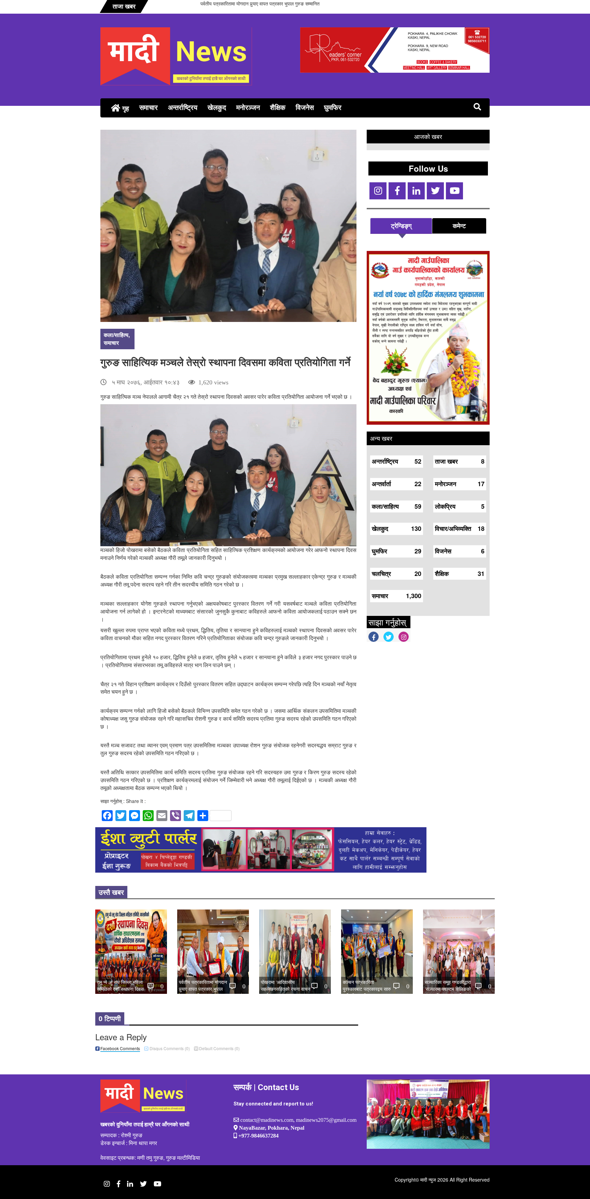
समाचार (148, 107)
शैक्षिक (277, 107)
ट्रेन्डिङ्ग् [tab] (401, 225)
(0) (170, 1048)
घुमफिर (332, 107)
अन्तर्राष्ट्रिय (182, 107)
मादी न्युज (428, 1179)
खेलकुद (217, 107)
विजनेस (305, 107)
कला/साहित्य (116, 335)
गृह (124, 108)
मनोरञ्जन (248, 107)
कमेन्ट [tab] (459, 225)
